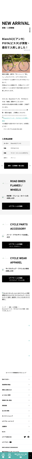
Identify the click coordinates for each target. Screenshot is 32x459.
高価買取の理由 (6, 384)
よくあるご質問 (6, 395)
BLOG (3, 431)
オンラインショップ (7, 416)
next (29, 165)
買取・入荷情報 (13, 307)
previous (2, 165)
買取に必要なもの (7, 390)
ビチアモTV (5, 442)
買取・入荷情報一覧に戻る (16, 166)
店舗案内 (4, 426)
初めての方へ (5, 379)
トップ (4, 307)
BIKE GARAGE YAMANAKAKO (10, 447)
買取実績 (4, 405)
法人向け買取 (5, 411)
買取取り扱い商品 (7, 400)
